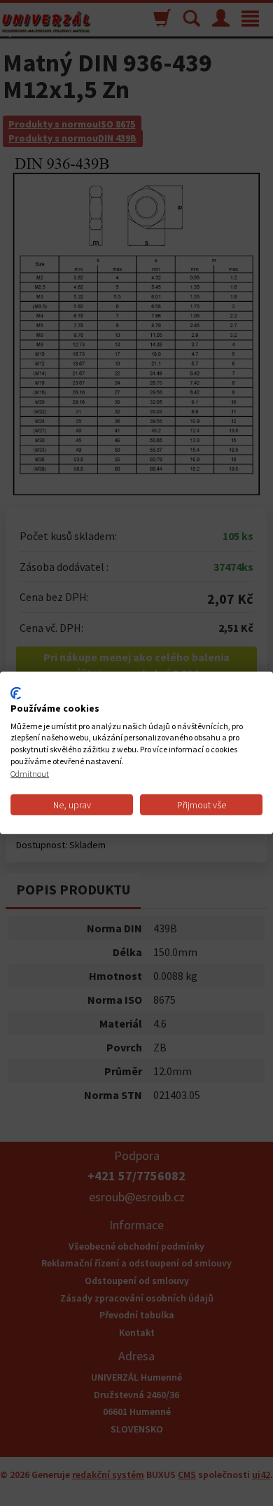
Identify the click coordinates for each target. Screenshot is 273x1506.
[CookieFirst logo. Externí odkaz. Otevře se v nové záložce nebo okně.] (15, 693)
